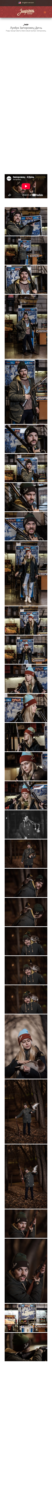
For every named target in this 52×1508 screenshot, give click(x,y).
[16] (26, 766)
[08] (26, 497)
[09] (26, 526)
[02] (26, 250)
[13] (26, 678)
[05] (26, 392)
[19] (26, 853)
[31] (26, 1347)
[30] (26, 1318)
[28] (26, 1223)
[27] (26, 1176)
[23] (26, 970)
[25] (26, 1046)
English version (28, 2)
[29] (26, 1271)
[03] (26, 279)
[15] (26, 737)
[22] (26, 941)
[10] (26, 573)
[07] (26, 468)
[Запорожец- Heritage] (26, 12)
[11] (26, 620)
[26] (26, 1111)
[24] (26, 999)
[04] (26, 327)
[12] (26, 649)
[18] (26, 824)
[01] (26, 221)
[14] (26, 708)
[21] (26, 912)
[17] (26, 795)
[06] (26, 439)
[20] (26, 883)
